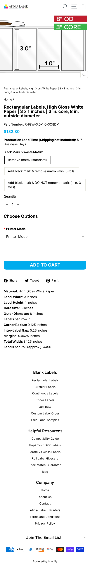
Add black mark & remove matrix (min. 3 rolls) (42, 171)
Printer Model (15, 229)
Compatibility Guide (45, 438)
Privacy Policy (45, 523)
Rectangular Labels (45, 380)
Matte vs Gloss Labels (45, 452)
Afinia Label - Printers (45, 510)
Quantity (10, 196)
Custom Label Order (45, 413)
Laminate (45, 406)
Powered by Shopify (45, 561)
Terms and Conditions (45, 516)
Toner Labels (45, 400)
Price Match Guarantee (45, 465)
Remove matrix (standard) (27, 160)
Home (8, 99)
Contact (45, 503)
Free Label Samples (45, 420)
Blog (45, 471)
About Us (45, 497)
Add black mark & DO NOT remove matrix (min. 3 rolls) (44, 185)
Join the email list (44, 537)
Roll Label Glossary (45, 458)
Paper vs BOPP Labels (45, 445)
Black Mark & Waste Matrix (23, 152)
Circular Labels (45, 387)
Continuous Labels (45, 393)
